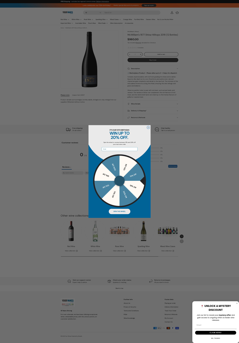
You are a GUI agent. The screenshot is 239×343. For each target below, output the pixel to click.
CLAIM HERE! (216, 332)
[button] (119, 211)
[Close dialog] (148, 127)
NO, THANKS (215, 338)
